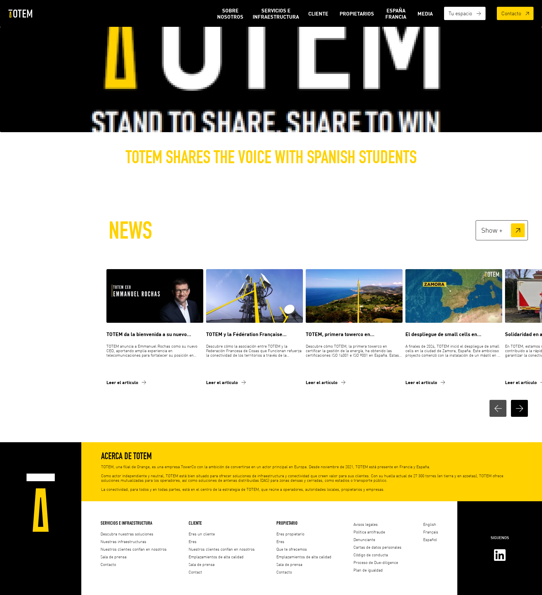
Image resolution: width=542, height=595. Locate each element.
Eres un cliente (202, 533)
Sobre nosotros (230, 13)
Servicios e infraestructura (276, 13)
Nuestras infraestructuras (123, 541)
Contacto (511, 13)
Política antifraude (369, 531)
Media (425, 13)
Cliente (318, 13)
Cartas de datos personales (377, 547)
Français (430, 531)
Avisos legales (365, 524)
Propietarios (357, 13)
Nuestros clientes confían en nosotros (133, 549)
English (429, 524)
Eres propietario (290, 533)
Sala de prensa (113, 556)
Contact (195, 572)
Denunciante (364, 539)
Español (430, 539)
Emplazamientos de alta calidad (216, 556)
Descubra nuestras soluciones (126, 533)
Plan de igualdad (368, 570)
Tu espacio (460, 13)
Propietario (287, 523)
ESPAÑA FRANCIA (395, 13)
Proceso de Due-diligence (375, 562)
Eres (192, 541)
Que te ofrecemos (291, 549)
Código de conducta (370, 554)
